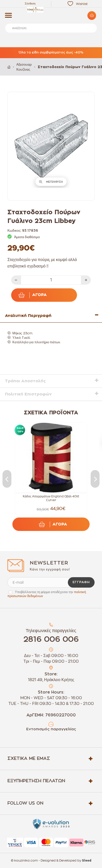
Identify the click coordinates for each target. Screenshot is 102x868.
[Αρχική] (8, 67)
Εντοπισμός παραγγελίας (51, 729)
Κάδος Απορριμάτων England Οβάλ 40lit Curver (51, 498)
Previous (6, 479)
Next (95, 479)
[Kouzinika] (51, 9)
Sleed (86, 860)
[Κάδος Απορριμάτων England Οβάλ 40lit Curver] (51, 457)
